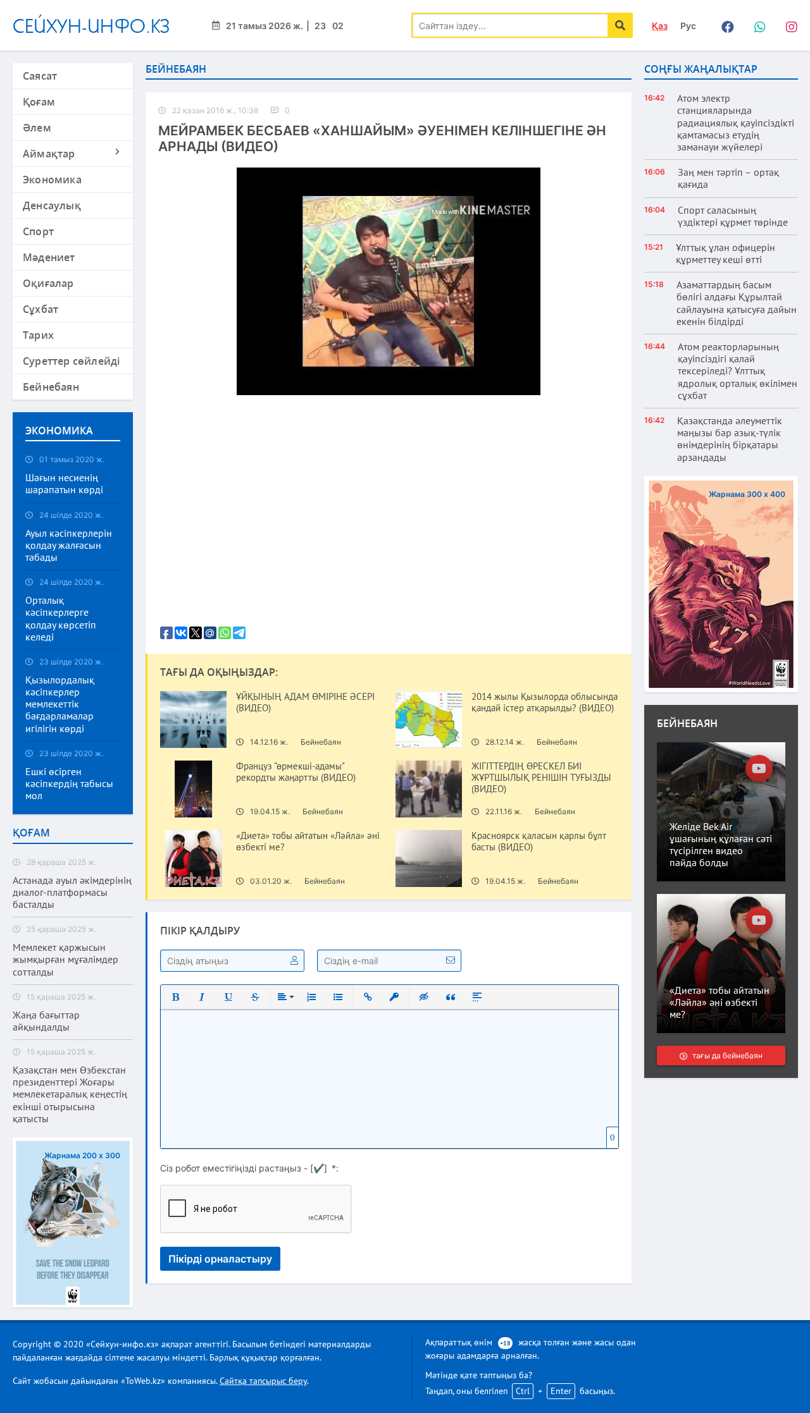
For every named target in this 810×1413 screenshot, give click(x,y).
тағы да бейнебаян (727, 1055)
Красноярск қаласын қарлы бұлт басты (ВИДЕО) (538, 841)
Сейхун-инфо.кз (91, 25)
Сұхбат (40, 309)
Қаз (660, 25)
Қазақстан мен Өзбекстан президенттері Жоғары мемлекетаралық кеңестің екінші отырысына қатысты (70, 1094)
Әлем (37, 128)
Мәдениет (49, 257)
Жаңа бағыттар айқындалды (46, 1021)
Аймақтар (49, 154)
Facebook (724, 25)
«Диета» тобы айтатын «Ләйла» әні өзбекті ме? (308, 841)
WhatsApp (756, 25)
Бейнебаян (51, 387)
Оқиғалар (48, 283)
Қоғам (39, 102)
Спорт (38, 231)
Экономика (52, 180)
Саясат (40, 76)
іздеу (620, 25)
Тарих (38, 335)
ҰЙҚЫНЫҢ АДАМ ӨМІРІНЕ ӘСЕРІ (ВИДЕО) (305, 702)
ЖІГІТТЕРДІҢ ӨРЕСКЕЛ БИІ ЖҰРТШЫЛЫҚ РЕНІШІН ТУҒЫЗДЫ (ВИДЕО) (541, 778)
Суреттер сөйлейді (71, 361)
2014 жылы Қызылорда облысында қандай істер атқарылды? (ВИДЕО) (544, 702)
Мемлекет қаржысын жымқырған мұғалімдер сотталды (65, 959)
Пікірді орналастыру (220, 1258)
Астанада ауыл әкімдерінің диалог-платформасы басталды (72, 892)
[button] (175, 997)
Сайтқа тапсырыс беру (263, 1380)
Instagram (787, 25)
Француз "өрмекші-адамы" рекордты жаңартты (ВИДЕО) (296, 772)
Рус (688, 25)
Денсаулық (52, 205)
